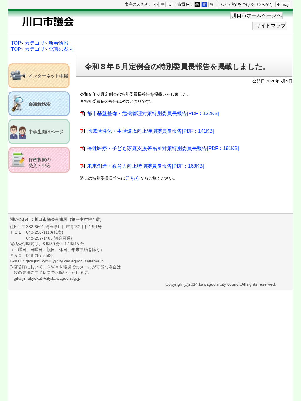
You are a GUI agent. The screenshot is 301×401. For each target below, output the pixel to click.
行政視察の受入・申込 (40, 162)
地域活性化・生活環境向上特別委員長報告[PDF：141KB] (150, 131)
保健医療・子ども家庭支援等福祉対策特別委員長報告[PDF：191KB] (163, 148)
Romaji (282, 4)
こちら (132, 178)
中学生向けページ (46, 131)
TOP (16, 43)
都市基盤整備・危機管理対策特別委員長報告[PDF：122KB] (153, 113)
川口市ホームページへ (257, 15)
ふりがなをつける (237, 4)
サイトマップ (271, 25)
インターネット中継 (48, 76)
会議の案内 (61, 49)
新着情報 (58, 43)
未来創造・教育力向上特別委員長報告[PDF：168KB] (145, 166)
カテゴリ (35, 43)
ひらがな (265, 4)
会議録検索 (40, 104)
